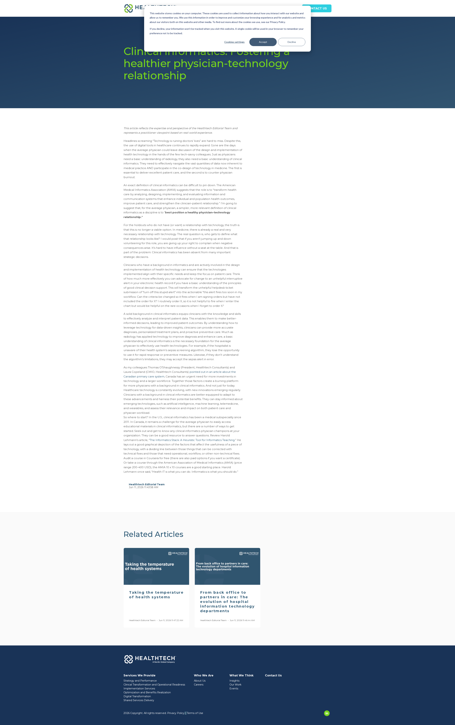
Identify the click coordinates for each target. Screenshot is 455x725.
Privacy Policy (175, 713)
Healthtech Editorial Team (147, 484)
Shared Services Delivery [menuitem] (139, 700)
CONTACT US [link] (317, 8)
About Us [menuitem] (199, 680)
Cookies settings (234, 41)
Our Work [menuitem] (235, 684)
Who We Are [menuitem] (203, 675)
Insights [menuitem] (234, 680)
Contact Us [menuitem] (273, 675)
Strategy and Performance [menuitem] (140, 680)
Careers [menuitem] (198, 684)
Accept (263, 41)
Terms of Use (195, 713)
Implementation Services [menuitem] (139, 688)
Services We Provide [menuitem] (140, 675)
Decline (292, 41)
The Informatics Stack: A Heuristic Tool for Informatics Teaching (192, 440)
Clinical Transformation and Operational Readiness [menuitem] (154, 684)
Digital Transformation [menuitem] (137, 696)
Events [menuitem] (233, 688)
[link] (150, 659)
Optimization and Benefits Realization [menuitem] (147, 692)
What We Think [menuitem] (241, 675)
